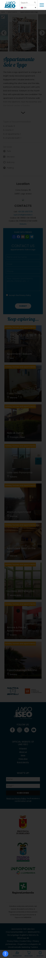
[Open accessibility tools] (5, 954)
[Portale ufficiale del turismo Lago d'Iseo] (10, 5)
